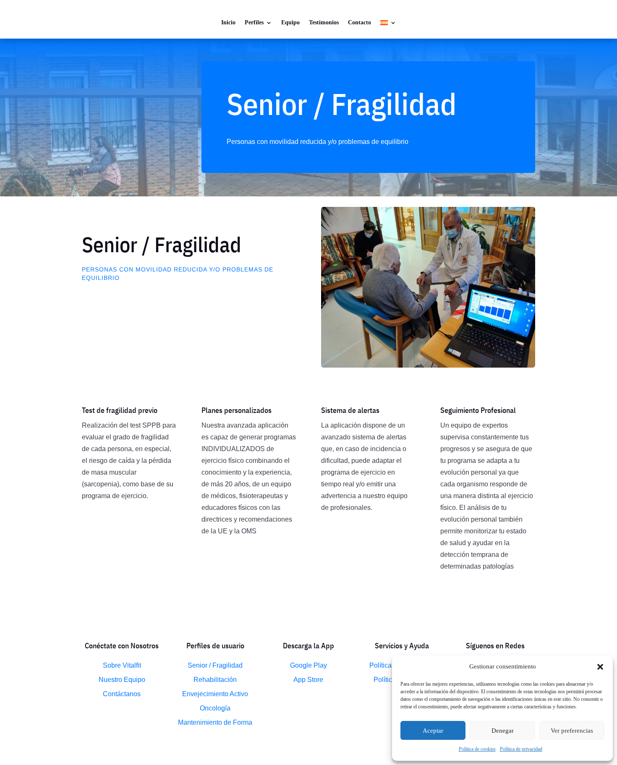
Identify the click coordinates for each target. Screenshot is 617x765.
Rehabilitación (215, 679)
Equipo (290, 22)
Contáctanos (122, 693)
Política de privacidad (521, 749)
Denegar (503, 730)
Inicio (228, 22)
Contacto (359, 22)
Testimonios (324, 22)
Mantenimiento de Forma (215, 722)
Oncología (215, 708)
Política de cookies (477, 749)
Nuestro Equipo (122, 679)
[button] (600, 667)
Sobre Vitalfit (122, 665)
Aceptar (433, 730)
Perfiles (254, 22)
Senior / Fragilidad (215, 665)
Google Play (308, 665)
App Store (308, 679)
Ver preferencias (572, 730)
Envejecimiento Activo (215, 693)
